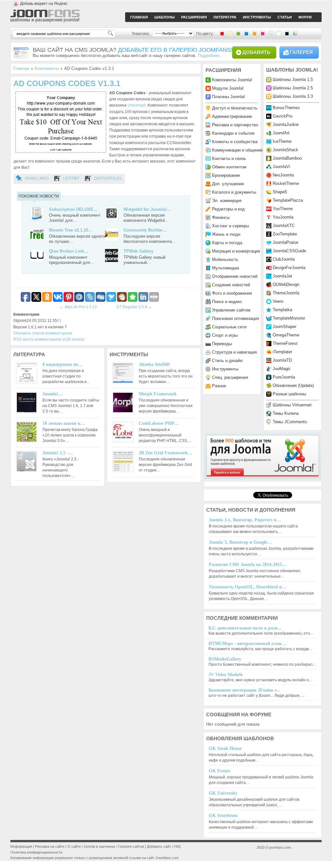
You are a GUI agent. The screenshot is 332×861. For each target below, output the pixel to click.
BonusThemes (286, 107)
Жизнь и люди (226, 234)
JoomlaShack (285, 149)
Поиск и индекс (227, 301)
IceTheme (282, 141)
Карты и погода (227, 242)
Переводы (222, 343)
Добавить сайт (159, 846)
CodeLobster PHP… (159, 423)
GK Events (219, 770)
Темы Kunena (286, 413)
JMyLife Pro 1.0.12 (78, 307)
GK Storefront (223, 815)
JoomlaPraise (285, 242)
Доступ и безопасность (234, 108)
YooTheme (283, 208)
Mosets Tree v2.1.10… (70, 230)
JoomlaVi (281, 166)
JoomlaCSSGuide (289, 250)
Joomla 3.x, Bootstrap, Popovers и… (245, 519)
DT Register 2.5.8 (134, 307)
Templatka (282, 309)
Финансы (221, 217)
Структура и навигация (234, 352)
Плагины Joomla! (228, 96)
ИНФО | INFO (37, 178)
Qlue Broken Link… (68, 251)
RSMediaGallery (224, 659)
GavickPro (282, 116)
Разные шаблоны (289, 393)
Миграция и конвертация (236, 251)
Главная (21, 68)
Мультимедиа (225, 268)
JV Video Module (225, 674)
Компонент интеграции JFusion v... (244, 690)
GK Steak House (225, 748)
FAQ (177, 846)
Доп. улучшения (228, 183)
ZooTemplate (285, 234)
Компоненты (47, 68)
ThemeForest (285, 343)
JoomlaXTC (284, 225)
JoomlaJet (282, 276)
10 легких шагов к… (63, 423)
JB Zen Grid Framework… (165, 452)
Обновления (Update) (293, 385)
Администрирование (232, 116)
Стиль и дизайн (227, 360)
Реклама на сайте (50, 846)
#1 (59, 320)
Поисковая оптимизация (235, 318)
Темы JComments (290, 421)
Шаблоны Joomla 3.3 (293, 96)
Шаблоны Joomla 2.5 (293, 87)
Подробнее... (210, 55)
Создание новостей (231, 284)
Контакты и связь (229, 158)
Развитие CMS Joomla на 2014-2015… (248, 564)
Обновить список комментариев (42, 333)
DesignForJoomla (289, 267)
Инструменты (225, 369)
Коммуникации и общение (237, 150)
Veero (278, 301)
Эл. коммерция (227, 200)
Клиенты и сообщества (234, 141)
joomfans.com (280, 847)
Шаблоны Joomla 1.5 (293, 79)
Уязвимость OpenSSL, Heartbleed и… (247, 586)
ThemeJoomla (286, 292)
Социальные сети (229, 326)
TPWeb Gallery (138, 251)
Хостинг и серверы (230, 225)
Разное (219, 385)
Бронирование (226, 175)
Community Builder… (145, 230)
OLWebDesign (286, 284)
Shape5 (280, 191)
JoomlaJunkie (286, 124)
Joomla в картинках (99, 846)
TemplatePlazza (288, 200)
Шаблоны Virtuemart (292, 404)
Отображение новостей (234, 276)
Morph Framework (158, 393)
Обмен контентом (229, 166)
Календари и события (233, 133)
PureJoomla (284, 377)
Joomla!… (52, 393)
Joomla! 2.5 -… (57, 452)
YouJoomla (283, 217)
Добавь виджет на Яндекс (43, 3)
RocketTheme (286, 183)
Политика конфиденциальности (36, 852)
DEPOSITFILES (108, 178)
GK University (223, 793)
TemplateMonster (289, 318)
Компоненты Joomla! (232, 79)
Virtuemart (136, 105)
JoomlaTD (282, 360)
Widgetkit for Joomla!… (147, 209)
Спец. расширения (230, 377)
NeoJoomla (283, 175)
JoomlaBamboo (287, 158)
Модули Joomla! (228, 88)
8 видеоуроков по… (62, 364)
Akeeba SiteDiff (154, 364)
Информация (21, 846)
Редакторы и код (228, 209)
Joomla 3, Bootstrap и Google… (240, 542)
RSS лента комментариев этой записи (48, 339)
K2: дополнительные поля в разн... (244, 628)
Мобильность (225, 259)
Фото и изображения (232, 293)
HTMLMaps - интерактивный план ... (247, 643)
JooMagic (282, 368)
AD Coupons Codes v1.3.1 (66, 83)
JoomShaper (284, 326)
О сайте (74, 846)
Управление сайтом (231, 310)
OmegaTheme (286, 335)
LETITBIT (71, 178)
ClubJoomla (284, 259)
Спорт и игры (225, 335)
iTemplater (282, 351)
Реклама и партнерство (235, 124)
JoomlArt (281, 132)
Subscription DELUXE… (73, 209)
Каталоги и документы (234, 192)
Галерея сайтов (131, 846)
